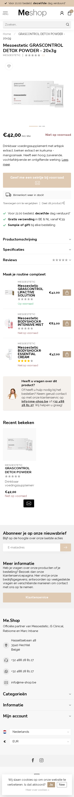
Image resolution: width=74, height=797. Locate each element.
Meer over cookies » (37, 789)
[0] (69, 13)
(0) (43, 55)
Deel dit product (52, 203)
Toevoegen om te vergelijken (20, 203)
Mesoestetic (12, 55)
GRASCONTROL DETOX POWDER (18, 470)
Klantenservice (37, 597)
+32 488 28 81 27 (22, 660)
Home (7, 34)
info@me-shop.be (35, 401)
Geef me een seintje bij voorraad (37, 177)
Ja (51, 784)
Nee (62, 784)
